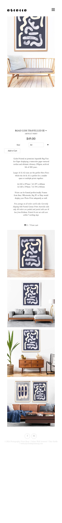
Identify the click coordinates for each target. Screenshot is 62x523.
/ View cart (32, 225)
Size (18, 145)
